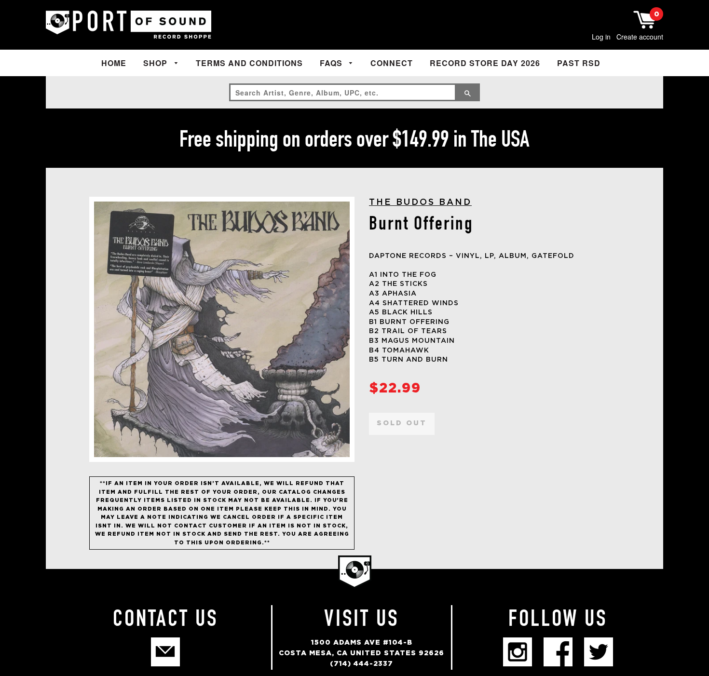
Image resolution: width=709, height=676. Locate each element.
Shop (156, 62)
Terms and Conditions (249, 62)
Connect (391, 62)
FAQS (332, 62)
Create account (639, 36)
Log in (601, 36)
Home (113, 62)
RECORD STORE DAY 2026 (485, 62)
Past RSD (578, 62)
